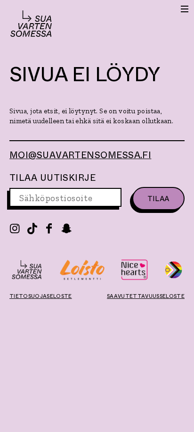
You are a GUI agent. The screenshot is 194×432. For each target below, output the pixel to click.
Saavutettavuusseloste (146, 296)
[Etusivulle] (31, 25)
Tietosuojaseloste (40, 296)
